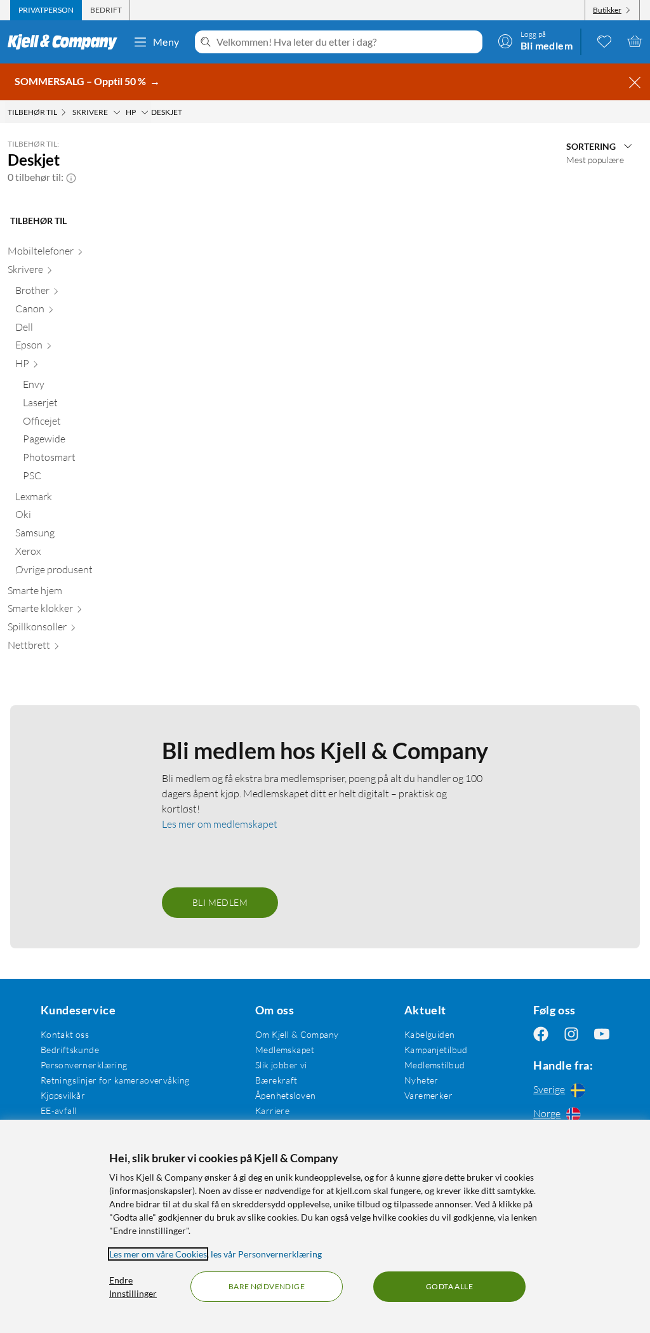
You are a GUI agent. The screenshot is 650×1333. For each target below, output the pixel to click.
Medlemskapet (284, 1049)
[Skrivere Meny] (116, 112)
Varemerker (428, 1095)
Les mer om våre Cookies (158, 1254)
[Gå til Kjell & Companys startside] (66, 42)
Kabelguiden (429, 1034)
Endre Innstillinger (133, 1287)
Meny (166, 42)
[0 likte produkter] (604, 41)
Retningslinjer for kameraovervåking (115, 1080)
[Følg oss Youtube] (601, 1034)
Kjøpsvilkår (63, 1095)
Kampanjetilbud (436, 1049)
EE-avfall (59, 1110)
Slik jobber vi (281, 1064)
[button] (71, 177)
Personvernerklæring (84, 1064)
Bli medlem (220, 902)
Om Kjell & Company (297, 1034)
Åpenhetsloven (285, 1095)
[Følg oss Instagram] (571, 1034)
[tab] (46, 10)
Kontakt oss (65, 1034)
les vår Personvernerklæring (266, 1254)
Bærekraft (276, 1080)
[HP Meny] (144, 112)
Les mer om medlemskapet (219, 824)
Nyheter (421, 1080)
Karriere (272, 1110)
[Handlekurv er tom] (635, 41)
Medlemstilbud (434, 1064)
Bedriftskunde (70, 1049)
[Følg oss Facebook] (540, 1034)
